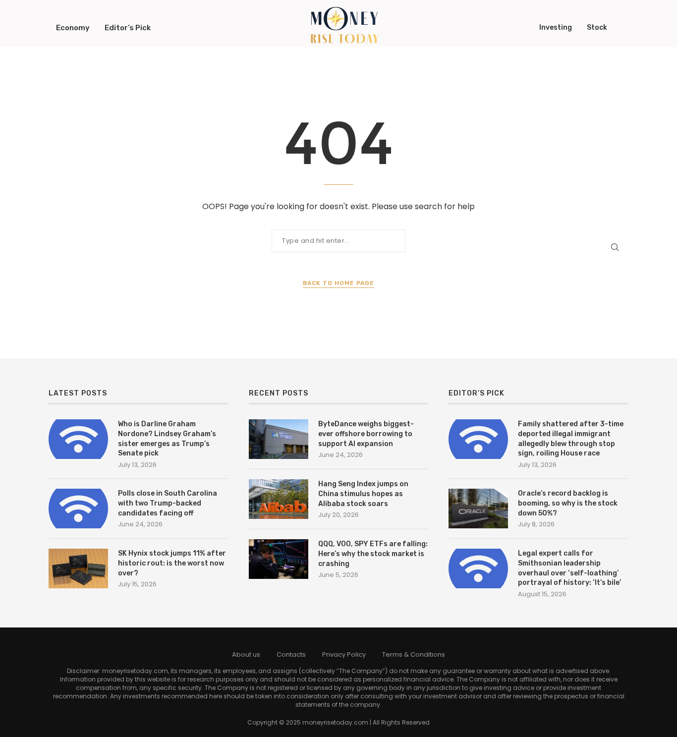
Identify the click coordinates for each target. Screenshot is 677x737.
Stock (597, 27)
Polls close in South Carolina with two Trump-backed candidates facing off (167, 503)
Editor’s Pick (128, 27)
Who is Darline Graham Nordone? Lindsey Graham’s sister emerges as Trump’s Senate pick (167, 438)
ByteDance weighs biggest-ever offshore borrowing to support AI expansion (366, 434)
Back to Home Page (338, 283)
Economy (73, 27)
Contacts (291, 654)
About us (246, 654)
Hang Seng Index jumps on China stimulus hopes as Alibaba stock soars (363, 494)
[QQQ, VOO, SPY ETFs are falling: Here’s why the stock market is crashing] (278, 559)
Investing (555, 27)
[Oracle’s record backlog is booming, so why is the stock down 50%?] (478, 508)
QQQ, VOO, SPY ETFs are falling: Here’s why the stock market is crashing (373, 553)
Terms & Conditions (413, 654)
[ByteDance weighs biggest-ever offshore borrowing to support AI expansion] (278, 439)
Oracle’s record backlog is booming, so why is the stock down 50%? (568, 503)
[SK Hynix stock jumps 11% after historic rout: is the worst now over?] (78, 568)
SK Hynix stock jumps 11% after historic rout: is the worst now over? (172, 563)
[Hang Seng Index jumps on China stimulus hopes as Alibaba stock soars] (278, 499)
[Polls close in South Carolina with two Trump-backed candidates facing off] (78, 508)
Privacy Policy (344, 654)
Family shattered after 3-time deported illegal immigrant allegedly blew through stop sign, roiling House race (570, 438)
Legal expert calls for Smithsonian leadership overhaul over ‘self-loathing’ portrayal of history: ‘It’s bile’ (569, 568)
